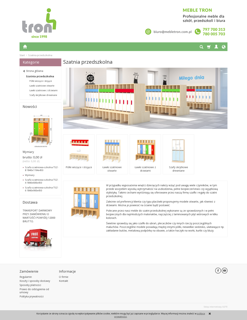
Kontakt (63, 281)
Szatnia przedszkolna (40, 76)
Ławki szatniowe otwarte (112, 169)
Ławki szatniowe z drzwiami (145, 169)
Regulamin (26, 277)
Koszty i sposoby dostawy (35, 281)
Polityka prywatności (32, 296)
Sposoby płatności (30, 285)
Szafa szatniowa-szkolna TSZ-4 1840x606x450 (41, 181)
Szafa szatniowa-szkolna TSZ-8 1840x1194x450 (41, 169)
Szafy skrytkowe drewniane (178, 169)
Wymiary (28, 152)
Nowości (30, 106)
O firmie (63, 277)
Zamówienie (29, 271)
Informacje (67, 271)
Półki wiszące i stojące (79, 167)
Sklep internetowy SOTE (215, 306)
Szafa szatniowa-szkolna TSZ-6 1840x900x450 (41, 189)
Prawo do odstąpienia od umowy (34, 290)
